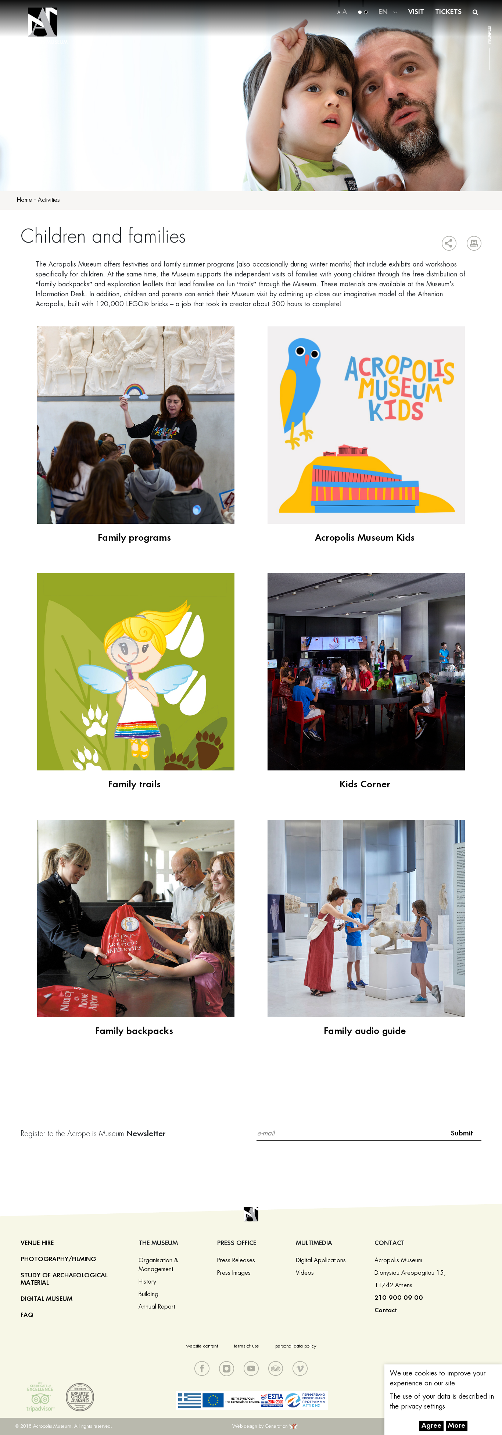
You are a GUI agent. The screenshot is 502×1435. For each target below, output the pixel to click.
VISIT (416, 12)
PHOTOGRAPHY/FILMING (58, 1259)
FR (383, 30)
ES (383, 39)
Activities (49, 200)
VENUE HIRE (37, 1243)
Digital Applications (321, 1260)
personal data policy (295, 1346)
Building (148, 1294)
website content (202, 1346)
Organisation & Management (158, 1264)
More (456, 1426)
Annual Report (157, 1307)
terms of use (246, 1346)
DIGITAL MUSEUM (46, 1299)
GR (384, 2)
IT (382, 21)
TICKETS (448, 12)
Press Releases (236, 1260)
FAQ (27, 1315)
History (147, 1282)
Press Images (234, 1273)
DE (383, 11)
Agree (431, 1426)
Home (24, 200)
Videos (305, 1273)
